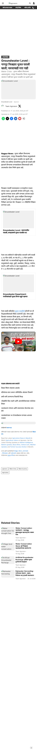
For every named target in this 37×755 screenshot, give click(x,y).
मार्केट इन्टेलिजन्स (28, 7)
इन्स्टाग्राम (25, 451)
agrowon (4, 469)
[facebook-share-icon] (11, 120)
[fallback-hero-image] (8, 531)
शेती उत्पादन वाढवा (7, 7)
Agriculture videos (12, 440)
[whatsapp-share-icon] (3, 120)
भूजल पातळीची (19, 311)
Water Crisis (12, 469)
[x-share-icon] (7, 120)
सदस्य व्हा (9, 427)
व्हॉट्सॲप (13, 453)
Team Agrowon (11, 106)
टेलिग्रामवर (5, 453)
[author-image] (3, 106)
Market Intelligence (26, 442)
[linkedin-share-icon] (15, 120)
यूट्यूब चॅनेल (11, 455)
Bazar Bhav (16, 444)
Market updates (6, 444)
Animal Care (25, 444)
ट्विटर (20, 451)
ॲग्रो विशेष (18, 7)
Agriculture (5, 472)
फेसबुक (16, 451)
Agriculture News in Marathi (21, 438)
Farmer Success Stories (18, 447)
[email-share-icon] (19, 120)
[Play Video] (18, 341)
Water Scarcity (22, 469)
